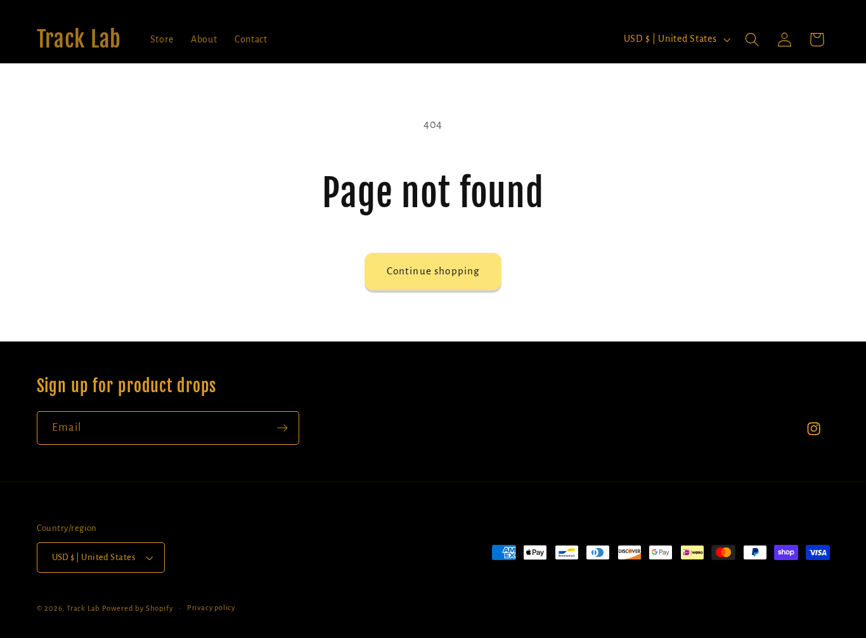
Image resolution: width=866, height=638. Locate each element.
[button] (752, 39)
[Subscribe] (282, 428)
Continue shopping (433, 270)
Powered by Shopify (137, 608)
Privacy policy (211, 608)
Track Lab (83, 608)
